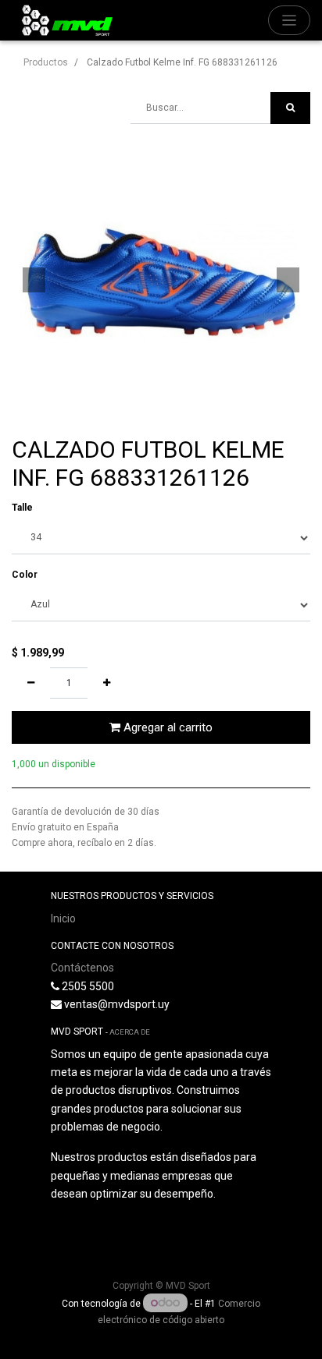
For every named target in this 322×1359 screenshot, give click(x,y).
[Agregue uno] (107, 683)
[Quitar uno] (31, 683)
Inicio (63, 918)
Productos (45, 62)
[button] (34, 280)
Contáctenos (82, 967)
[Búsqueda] (290, 108)
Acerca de (129, 1032)
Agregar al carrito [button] (166, 727)
